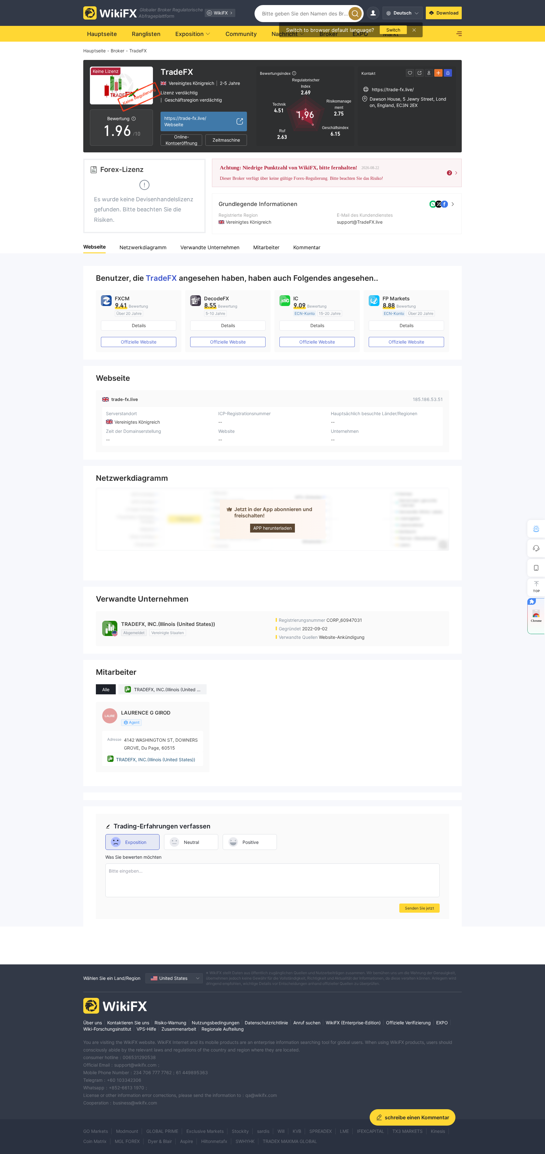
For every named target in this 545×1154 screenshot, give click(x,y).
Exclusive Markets (205, 1131)
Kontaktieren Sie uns (128, 1022)
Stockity (240, 1131)
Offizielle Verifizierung (408, 1022)
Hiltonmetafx (214, 1141)
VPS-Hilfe (146, 1029)
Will (281, 1131)
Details (139, 325)
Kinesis (438, 1131)
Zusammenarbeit (178, 1029)
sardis (263, 1131)
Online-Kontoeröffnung (181, 140)
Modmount (127, 1131)
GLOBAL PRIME (162, 1131)
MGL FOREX (127, 1141)
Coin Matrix (95, 1141)
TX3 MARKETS (407, 1131)
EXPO (442, 1022)
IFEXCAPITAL (370, 1131)
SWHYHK (245, 1141)
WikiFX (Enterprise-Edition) (353, 1022)
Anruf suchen (306, 1022)
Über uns (92, 1022)
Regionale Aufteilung (223, 1029)
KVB (297, 1131)
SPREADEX (320, 1131)
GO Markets (95, 1131)
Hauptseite (94, 50)
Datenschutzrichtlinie (266, 1022)
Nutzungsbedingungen (215, 1022)
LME (344, 1131)
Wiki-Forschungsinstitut (107, 1029)
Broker (117, 50)
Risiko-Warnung (170, 1022)
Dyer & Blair (160, 1141)
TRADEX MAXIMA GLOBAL (290, 1141)
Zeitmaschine (226, 140)
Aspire (186, 1141)
